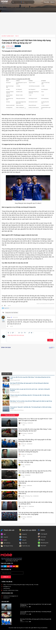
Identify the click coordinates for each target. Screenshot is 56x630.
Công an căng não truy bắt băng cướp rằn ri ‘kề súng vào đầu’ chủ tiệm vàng (29, 395)
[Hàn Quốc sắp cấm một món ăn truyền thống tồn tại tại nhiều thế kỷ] (9, 495)
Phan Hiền (24, 542)
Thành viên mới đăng (10, 415)
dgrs (5, 534)
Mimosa (13, 396)
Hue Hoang (23, 485)
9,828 (3, 321)
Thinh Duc (24, 537)
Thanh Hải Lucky (26, 545)
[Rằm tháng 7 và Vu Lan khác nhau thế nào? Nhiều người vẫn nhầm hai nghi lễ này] (6, 403)
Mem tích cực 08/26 (29, 530)
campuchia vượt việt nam (11, 312)
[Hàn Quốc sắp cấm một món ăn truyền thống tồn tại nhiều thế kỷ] (9, 484)
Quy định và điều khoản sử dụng (10, 590)
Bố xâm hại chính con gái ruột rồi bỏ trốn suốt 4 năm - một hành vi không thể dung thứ (30, 389)
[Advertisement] (28, 24)
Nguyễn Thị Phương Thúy (26, 496)
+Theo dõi (17, 46)
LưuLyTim (6, 537)
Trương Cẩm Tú (24, 506)
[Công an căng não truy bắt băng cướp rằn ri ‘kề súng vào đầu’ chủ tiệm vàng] (6, 397)
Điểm (3, 320)
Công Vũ (24, 540)
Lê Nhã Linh (9, 46)
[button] (13, 2)
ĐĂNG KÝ (5, 577)
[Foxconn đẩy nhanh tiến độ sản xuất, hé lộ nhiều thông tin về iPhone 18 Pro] (9, 505)
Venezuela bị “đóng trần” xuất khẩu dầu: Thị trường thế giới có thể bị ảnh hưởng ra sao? (30, 407)
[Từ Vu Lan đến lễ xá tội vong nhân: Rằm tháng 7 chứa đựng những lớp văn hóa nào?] (6, 379)
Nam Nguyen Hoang (8, 545)
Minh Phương (14, 380)
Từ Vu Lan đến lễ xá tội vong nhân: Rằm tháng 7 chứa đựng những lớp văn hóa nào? (30, 377)
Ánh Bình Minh (14, 402)
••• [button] (9, 305)
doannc (5, 540)
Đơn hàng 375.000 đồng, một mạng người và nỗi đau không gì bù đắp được (29, 383)
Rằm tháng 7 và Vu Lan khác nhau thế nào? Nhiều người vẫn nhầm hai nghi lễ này (31, 401)
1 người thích (6, 308)
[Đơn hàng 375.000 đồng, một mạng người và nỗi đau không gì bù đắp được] (6, 385)
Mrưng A (9, 317)
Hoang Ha (24, 534)
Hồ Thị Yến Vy (7, 542)
